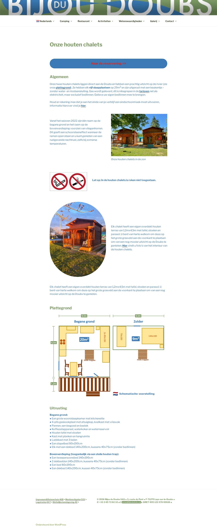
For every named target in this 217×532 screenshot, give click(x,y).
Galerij (153, 21)
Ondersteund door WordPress (51, 524)
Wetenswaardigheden (130, 21)
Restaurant (84, 21)
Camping (64, 21)
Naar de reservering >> (108, 63)
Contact (169, 21)
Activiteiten (104, 21)
